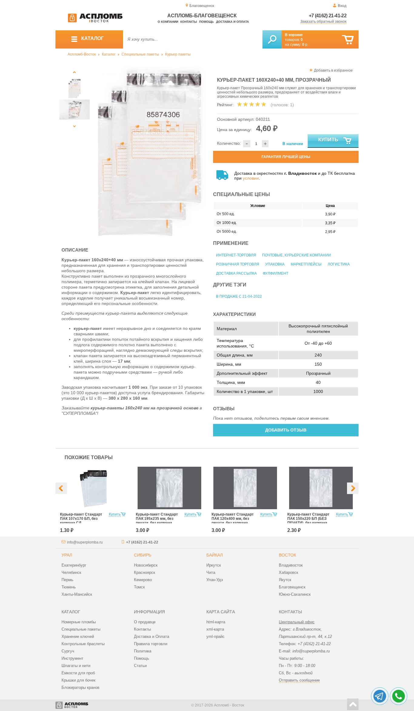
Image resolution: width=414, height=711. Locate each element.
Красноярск (144, 572)
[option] (150, 152)
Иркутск (213, 565)
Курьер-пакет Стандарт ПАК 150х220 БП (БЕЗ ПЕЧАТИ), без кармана (308, 518)
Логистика (339, 264)
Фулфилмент (275, 273)
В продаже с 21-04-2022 (239, 296)
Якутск (285, 579)
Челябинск (71, 572)
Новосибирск (146, 565)
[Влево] (61, 488)
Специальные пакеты (140, 54)
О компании (168, 21)
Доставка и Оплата (151, 636)
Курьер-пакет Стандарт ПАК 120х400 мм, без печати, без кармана (233, 518)
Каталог (108, 54)
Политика (142, 651)
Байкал (214, 555)
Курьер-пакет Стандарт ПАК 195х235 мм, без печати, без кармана (157, 518)
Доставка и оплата (232, 21)
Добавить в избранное (333, 70)
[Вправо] (353, 488)
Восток (287, 555)
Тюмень (69, 587)
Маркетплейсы (306, 264)
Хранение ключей (78, 636)
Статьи (140, 665)
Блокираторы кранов (80, 687)
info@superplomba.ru (85, 542)
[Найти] (272, 39)
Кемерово (143, 579)
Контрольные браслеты (83, 644)
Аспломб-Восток (82, 54)
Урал (67, 555)
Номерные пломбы (79, 622)
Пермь (67, 579)
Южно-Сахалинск (295, 594)
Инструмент (72, 658)
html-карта (215, 622)
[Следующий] (74, 126)
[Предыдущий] (74, 72)
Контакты (188, 21)
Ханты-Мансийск (77, 594)
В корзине (294, 35)
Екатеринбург (74, 565)
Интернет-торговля (236, 255)
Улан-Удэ (214, 579)
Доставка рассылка (236, 273)
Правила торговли (150, 644)
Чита (210, 572)
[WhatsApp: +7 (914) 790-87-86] (398, 696)
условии (251, 178)
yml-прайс (215, 636)
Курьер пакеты (178, 54)
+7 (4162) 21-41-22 (327, 15)
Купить (328, 139)
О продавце (144, 622)
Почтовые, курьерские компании (296, 255)
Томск (139, 587)
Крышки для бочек (78, 680)
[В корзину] (348, 40)
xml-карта (215, 629)
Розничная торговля (237, 264)
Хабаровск (288, 572)
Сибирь (142, 555)
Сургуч (68, 651)
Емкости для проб (78, 673)
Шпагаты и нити (76, 665)
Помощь (206, 21)
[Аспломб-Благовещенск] (95, 21)
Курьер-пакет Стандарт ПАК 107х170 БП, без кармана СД (81, 518)
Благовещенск (292, 587)
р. (305, 44)
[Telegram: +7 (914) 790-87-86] (380, 696)
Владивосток (291, 565)
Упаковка (275, 264)
